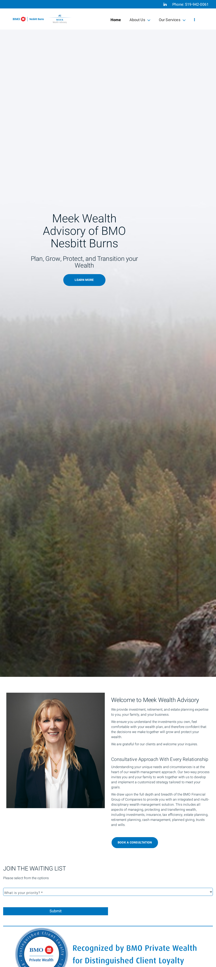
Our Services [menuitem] (169, 20)
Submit (56, 911)
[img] (108, 338)
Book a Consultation (135, 842)
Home (116, 20)
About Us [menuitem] (137, 20)
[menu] (194, 20)
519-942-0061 (197, 4)
